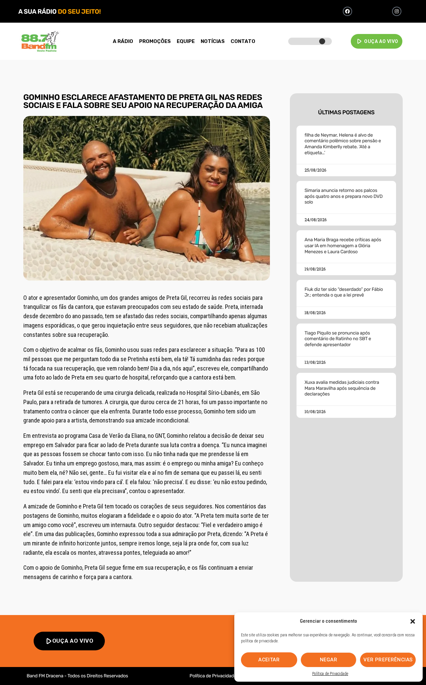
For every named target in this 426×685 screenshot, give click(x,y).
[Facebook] (347, 11)
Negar (328, 660)
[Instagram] (396, 11)
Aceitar (269, 660)
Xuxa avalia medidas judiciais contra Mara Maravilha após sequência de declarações (342, 388)
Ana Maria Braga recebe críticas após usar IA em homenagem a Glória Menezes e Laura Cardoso (343, 245)
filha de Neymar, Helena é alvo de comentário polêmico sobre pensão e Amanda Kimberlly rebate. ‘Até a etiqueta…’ (343, 144)
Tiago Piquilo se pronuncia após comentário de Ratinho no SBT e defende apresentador (338, 338)
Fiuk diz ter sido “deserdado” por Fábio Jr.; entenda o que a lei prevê (344, 292)
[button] (412, 621)
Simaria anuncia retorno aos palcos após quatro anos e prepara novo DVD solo (344, 196)
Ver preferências (388, 660)
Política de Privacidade (330, 673)
